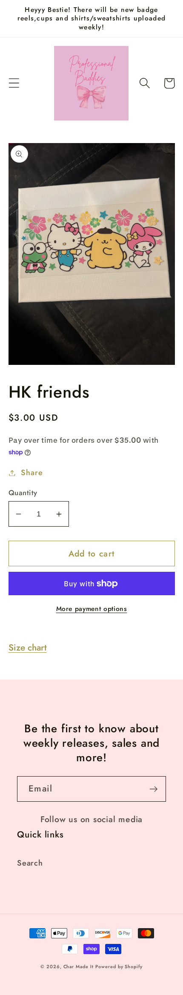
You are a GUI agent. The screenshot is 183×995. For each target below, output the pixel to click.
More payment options (91, 609)
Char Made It (78, 966)
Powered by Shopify (118, 966)
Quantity (23, 493)
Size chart (28, 647)
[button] (14, 83)
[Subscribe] (153, 789)
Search (30, 863)
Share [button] (32, 472)
